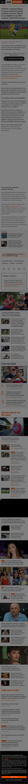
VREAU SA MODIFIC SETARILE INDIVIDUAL (14, 780)
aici (16, 763)
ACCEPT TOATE (14, 776)
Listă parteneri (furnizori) (4, 774)
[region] (14, 767)
